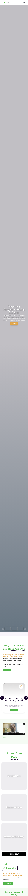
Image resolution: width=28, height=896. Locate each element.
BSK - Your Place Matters (8, 736)
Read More (14, 710)
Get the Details (8, 883)
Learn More (14, 322)
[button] (25, 629)
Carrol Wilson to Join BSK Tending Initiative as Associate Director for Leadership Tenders (14, 700)
